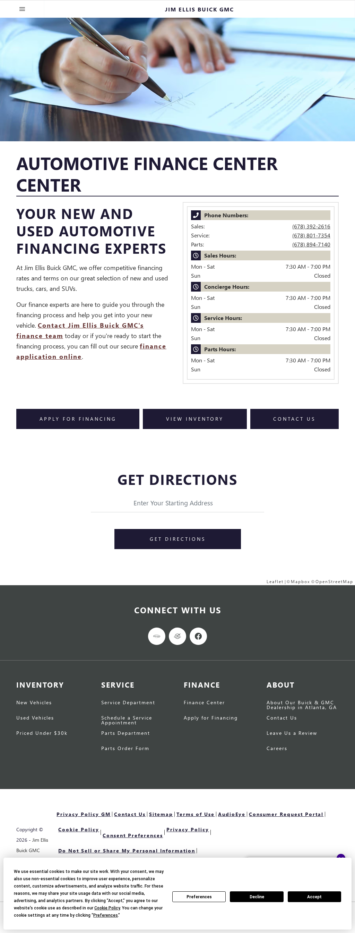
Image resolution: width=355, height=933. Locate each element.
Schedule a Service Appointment (126, 720)
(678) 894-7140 (311, 244)
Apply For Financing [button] (78, 418)
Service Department (128, 703)
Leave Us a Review (292, 733)
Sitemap (161, 814)
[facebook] (198, 636)
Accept (314, 896)
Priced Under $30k (42, 733)
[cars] (156, 636)
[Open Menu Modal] (22, 9)
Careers (277, 748)
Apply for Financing (211, 718)
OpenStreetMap (334, 581)
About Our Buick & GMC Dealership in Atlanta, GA (302, 705)
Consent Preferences (133, 835)
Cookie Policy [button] (107, 908)
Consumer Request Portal (286, 814)
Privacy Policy (187, 829)
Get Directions (178, 539)
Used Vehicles (35, 718)
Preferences (199, 896)
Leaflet (275, 581)
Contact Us (282, 718)
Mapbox (300, 581)
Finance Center (204, 703)
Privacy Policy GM (84, 814)
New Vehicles (34, 703)
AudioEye (231, 814)
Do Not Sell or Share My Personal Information (126, 850)
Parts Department (125, 733)
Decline (257, 896)
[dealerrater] (177, 636)
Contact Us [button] (294, 418)
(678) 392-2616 (311, 226)
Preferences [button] (105, 915)
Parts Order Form (125, 748)
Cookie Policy (78, 829)
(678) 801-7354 (311, 235)
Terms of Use (195, 814)
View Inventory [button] (195, 418)
